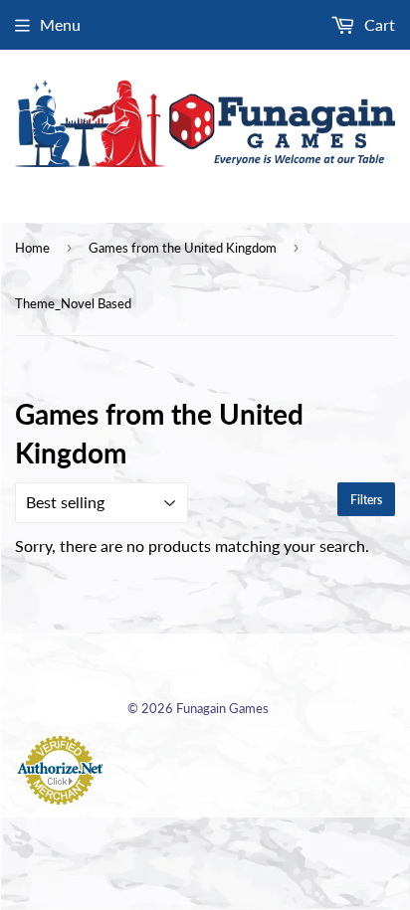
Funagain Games (222, 708)
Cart (377, 24)
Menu (60, 24)
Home (32, 248)
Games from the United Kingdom (183, 248)
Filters (366, 499)
